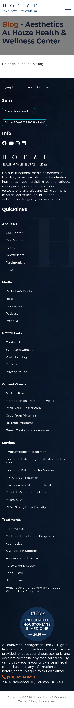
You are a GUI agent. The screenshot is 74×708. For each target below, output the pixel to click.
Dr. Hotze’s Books (19, 291)
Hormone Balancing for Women (30, 470)
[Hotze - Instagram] (18, 138)
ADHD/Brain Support (22, 551)
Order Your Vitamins (21, 415)
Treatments (15, 528)
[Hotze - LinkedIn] (24, 138)
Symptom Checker (17, 87)
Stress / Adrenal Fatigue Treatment (33, 485)
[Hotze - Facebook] (4, 138)
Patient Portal (16, 393)
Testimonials (15, 262)
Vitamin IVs (14, 499)
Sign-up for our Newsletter (18, 111)
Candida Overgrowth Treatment (30, 492)
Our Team (42, 87)
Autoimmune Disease (22, 558)
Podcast (12, 313)
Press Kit (12, 321)
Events (11, 247)
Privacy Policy (16, 372)
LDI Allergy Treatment (23, 477)
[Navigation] (68, 8)
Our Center (14, 233)
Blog (10, 24)
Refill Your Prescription (23, 408)
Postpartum (15, 580)
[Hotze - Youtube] (11, 138)
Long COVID (15, 573)
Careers (12, 364)
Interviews (14, 306)
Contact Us (62, 87)
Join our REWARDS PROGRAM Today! (24, 122)
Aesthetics (14, 543)
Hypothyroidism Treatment (27, 452)
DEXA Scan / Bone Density (26, 507)
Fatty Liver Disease (20, 565)
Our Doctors (15, 240)
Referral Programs (20, 423)
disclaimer (56, 671)
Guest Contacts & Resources (28, 430)
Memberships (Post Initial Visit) (30, 400)
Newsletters (15, 255)
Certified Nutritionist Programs (30, 536)
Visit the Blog (16, 357)
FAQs (10, 269)
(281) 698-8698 (20, 677)
